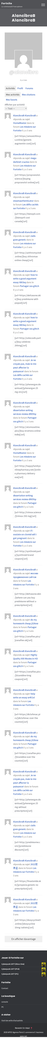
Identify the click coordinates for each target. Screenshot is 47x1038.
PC (2, 1007)
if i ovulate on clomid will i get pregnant (25, 534)
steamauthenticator (23, 200)
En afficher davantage (23, 939)
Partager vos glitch (29, 285)
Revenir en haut (22, 1028)
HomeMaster (19, 122)
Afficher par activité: (15, 104)
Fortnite (6, 3)
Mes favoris (11, 99)
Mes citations (28, 94)
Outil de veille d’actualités (12, 1020)
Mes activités (13, 94)
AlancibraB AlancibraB (24, 115)
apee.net (23, 1036)
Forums (29, 88)
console (4, 1002)
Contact (4, 988)
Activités (10, 88)
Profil (20, 88)
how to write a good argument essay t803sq (25, 278)
